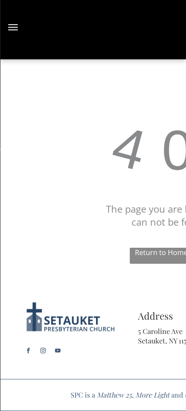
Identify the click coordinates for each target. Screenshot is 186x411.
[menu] (13, 27)
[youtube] (58, 351)
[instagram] (43, 351)
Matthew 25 (114, 394)
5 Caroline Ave (160, 331)
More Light (152, 394)
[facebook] (28, 351)
